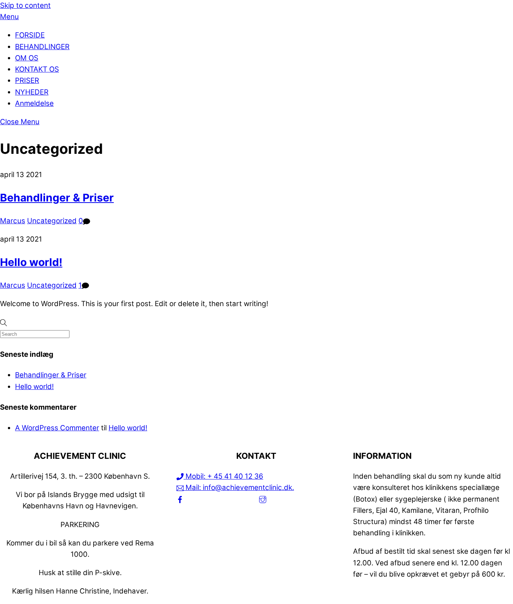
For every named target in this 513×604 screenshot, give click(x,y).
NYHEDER (31, 92)
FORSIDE (30, 35)
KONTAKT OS (37, 69)
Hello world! (31, 262)
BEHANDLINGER (42, 46)
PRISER (27, 80)
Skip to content (25, 5)
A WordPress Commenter (57, 428)
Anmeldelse (34, 103)
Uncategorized (52, 220)
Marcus (12, 220)
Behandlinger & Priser (57, 197)
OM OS (26, 58)
